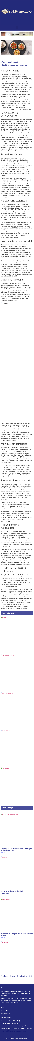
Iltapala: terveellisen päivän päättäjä (10, 1021)
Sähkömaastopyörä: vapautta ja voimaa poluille (13, 1026)
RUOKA (30, 58)
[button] (17, 27)
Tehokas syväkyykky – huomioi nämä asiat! (16, 976)
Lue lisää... (3, 852)
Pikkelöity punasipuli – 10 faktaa (9, 1023)
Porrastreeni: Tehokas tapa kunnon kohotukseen (14, 1031)
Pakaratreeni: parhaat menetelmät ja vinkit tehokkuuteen (16, 1028)
